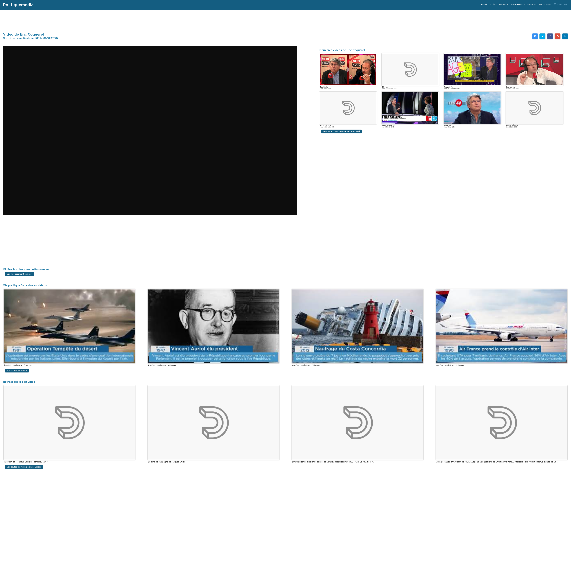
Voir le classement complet (19, 274)
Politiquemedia (18, 5)
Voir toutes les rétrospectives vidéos (24, 467)
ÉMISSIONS (531, 4)
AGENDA (484, 4)
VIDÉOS (493, 4)
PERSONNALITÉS (518, 4)
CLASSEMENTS (545, 4)
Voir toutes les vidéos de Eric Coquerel (341, 131)
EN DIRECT (503, 4)
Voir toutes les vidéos (17, 371)
